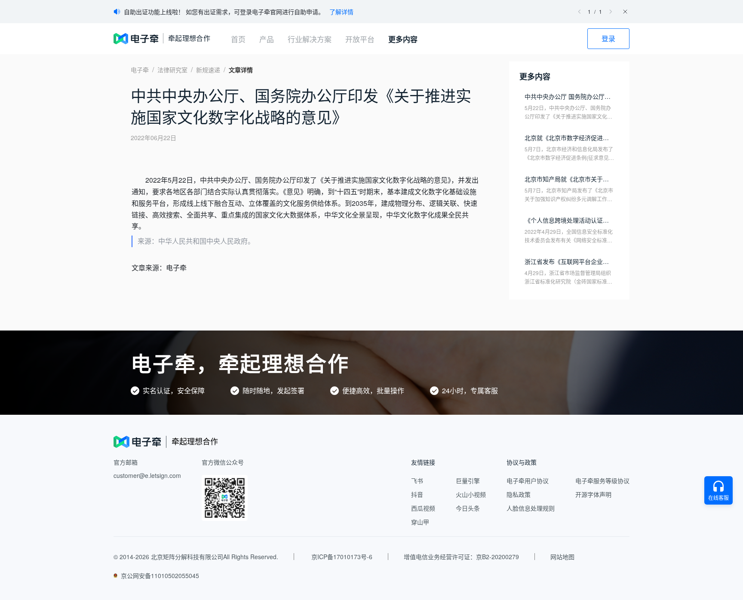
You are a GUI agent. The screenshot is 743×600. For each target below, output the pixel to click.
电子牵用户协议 (528, 480)
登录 (608, 38)
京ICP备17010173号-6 (341, 556)
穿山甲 (420, 521)
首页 (238, 39)
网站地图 (562, 556)
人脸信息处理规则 (531, 508)
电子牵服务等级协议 (602, 480)
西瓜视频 (423, 508)
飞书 (417, 480)
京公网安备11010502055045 (160, 575)
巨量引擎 (468, 480)
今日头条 (468, 508)
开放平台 (360, 39)
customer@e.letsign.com (147, 475)
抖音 (417, 494)
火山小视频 (471, 494)
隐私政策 (519, 494)
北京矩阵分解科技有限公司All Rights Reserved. (214, 556)
